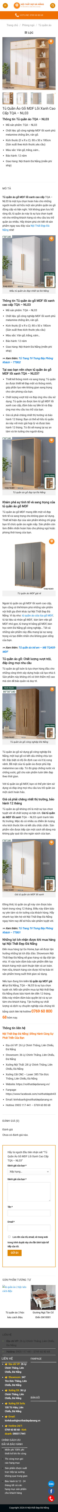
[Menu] (5, 5)
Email (11, 1222)
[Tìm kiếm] (52, 5)
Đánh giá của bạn (17, 1165)
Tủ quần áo (44, 25)
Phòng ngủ (28, 25)
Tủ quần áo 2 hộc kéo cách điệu (15, 1315)
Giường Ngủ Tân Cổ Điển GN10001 (43, 1315)
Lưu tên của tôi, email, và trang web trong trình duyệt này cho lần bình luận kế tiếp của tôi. (28, 1242)
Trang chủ (12, 25)
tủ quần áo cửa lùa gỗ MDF (37, 615)
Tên (10, 1207)
